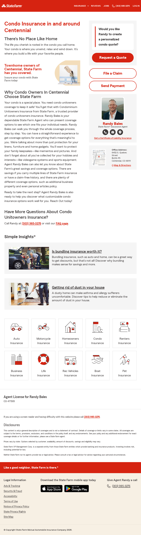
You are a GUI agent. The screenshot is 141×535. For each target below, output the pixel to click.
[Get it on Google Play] (76, 488)
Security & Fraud (13, 491)
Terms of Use (11, 501)
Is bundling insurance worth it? (77, 251)
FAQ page (62, 223)
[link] (12, 6)
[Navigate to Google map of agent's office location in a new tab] (120, 132)
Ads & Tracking (12, 486)
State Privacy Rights (15, 511)
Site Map (8, 517)
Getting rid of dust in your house (78, 287)
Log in (136, 6)
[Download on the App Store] (52, 488)
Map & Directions (122, 165)
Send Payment (113, 86)
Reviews (96, 6)
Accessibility (10, 496)
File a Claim (112, 73)
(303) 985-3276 (123, 6)
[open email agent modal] (113, 132)
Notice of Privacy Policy (16, 506)
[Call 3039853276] (105, 132)
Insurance (80, 6)
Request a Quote (112, 57)
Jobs (106, 6)
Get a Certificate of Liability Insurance (112, 138)
